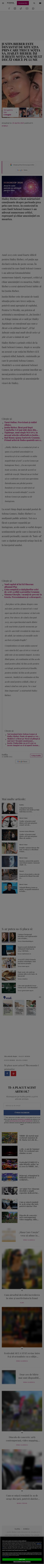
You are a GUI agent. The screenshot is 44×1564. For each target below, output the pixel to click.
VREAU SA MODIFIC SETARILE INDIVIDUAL (22, 1561)
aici (2, 1547)
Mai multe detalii (39, 1543)
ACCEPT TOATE (22, 1559)
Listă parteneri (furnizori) (5, 1556)
